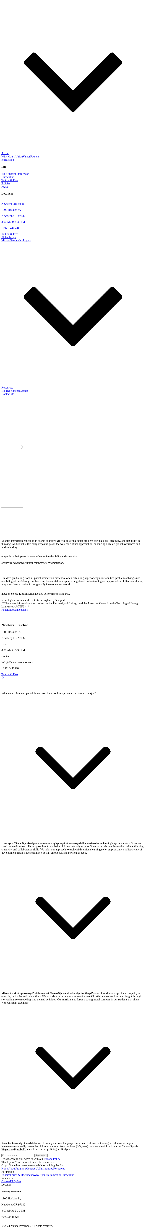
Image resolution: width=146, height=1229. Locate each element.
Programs (20, 1168)
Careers (24, 390)
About (11, 1168)
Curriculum (67, 1174)
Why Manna (8, 156)
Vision (19, 156)
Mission (5, 240)
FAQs (13, 1181)
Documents (13, 390)
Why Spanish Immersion (47, 1174)
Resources (59, 1168)
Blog (4, 390)
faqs (25, 609)
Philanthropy (46, 1168)
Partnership (16, 240)
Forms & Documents (22, 1174)
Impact (27, 240)
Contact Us (7, 393)
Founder (35, 156)
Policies (5, 609)
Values (26, 156)
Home (4, 1168)
